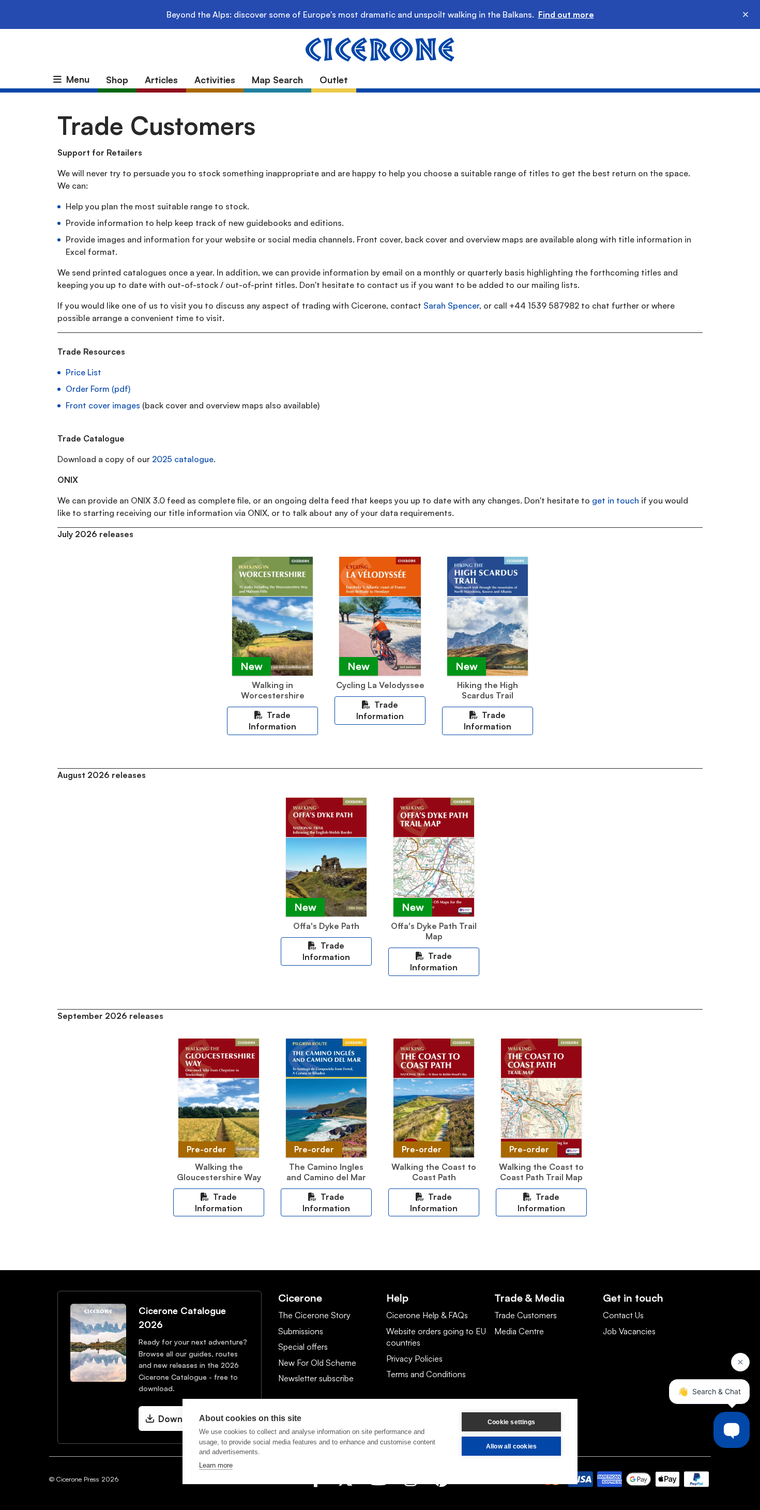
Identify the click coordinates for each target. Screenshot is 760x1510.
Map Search (277, 79)
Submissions (300, 1331)
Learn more (216, 1465)
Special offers (303, 1346)
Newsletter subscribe (316, 1378)
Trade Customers (525, 1315)
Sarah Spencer (451, 305)
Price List (83, 372)
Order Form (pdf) (98, 389)
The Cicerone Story (314, 1315)
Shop (117, 79)
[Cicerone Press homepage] (380, 48)
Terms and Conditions (426, 1374)
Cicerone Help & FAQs (427, 1315)
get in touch (615, 500)
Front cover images (103, 405)
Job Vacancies (629, 1331)
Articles (161, 79)
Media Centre (519, 1331)
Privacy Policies (414, 1358)
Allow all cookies (511, 1446)
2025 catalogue (183, 459)
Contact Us (623, 1315)
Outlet (334, 79)
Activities (214, 79)
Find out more (566, 14)
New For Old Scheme (317, 1363)
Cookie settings (511, 1422)
